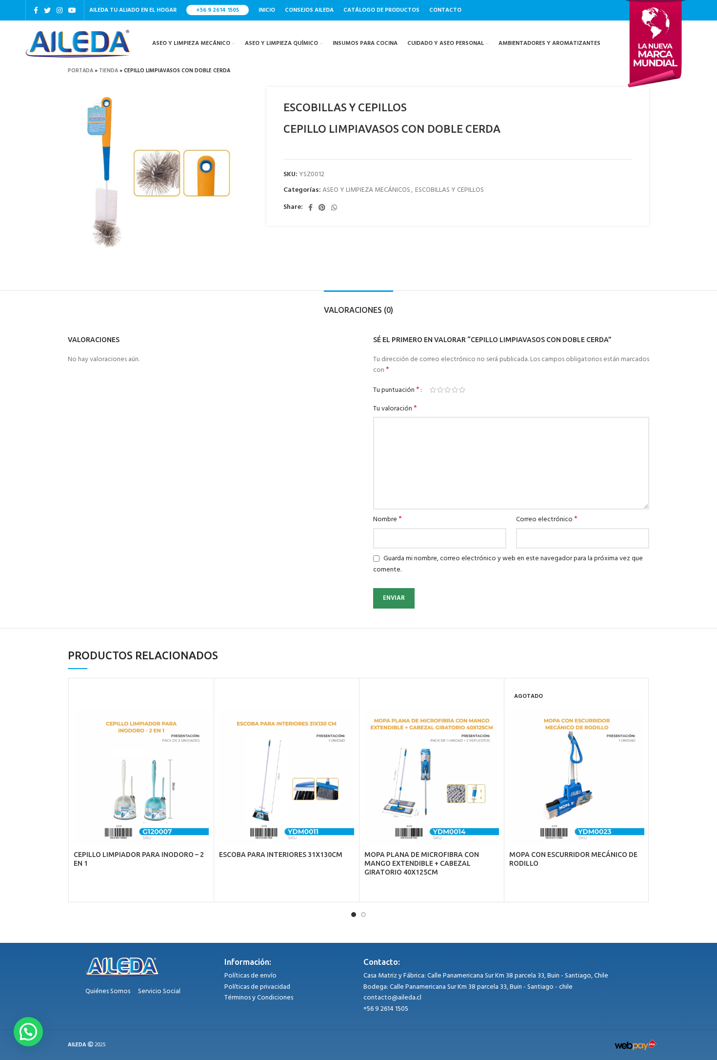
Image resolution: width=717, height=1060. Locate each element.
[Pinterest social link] (322, 207)
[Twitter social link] (47, 10)
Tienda (108, 70)
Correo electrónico (547, 519)
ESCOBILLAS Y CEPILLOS (449, 190)
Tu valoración (395, 409)
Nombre (387, 519)
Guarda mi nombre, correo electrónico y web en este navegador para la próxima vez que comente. (508, 564)
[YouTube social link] (72, 10)
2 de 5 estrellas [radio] (440, 390)
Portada (80, 70)
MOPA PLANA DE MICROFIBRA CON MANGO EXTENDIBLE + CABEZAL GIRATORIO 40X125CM (421, 863)
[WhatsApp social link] (334, 207)
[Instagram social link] (59, 10)
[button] (28, 1031)
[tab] (358, 305)
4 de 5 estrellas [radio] (454, 390)
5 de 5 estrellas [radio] (462, 390)
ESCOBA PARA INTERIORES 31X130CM (280, 854)
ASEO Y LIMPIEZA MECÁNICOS (366, 190)
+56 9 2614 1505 (217, 10)
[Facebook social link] (36, 10)
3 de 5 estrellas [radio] (447, 390)
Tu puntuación (396, 390)
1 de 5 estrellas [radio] (433, 390)
